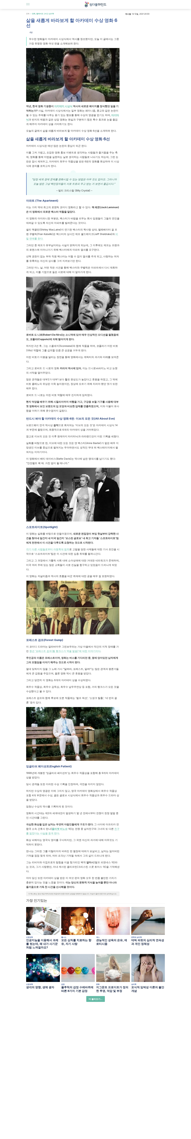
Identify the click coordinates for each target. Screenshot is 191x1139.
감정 (63, 984)
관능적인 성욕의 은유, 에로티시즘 (111, 942)
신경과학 (29, 937)
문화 (28, 14)
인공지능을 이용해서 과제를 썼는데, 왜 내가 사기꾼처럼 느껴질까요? (42, 944)
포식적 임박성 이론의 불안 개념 (147, 989)
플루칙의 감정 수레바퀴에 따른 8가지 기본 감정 (77, 989)
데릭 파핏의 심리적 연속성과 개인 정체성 (147, 942)
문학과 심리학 (136, 937)
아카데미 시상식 (63, 106)
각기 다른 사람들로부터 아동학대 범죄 (47, 549)
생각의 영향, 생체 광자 (40, 987)
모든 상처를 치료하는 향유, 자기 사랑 (76, 942)
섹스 (98, 937)
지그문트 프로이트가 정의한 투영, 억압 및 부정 (112, 989)
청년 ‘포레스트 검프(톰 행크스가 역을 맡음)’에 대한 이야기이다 (65, 651)
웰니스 (63, 937)
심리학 (133, 984)
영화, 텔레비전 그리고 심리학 (43, 14)
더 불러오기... (95, 999)
